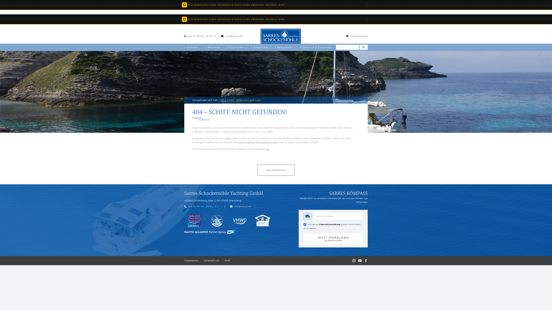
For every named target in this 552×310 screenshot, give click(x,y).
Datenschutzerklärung (329, 224)
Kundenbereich (359, 36)
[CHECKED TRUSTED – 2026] (194, 215)
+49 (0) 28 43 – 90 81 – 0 (202, 36)
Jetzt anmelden (333, 238)
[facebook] (366, 260)
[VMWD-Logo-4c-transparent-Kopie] (240, 217)
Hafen (228, 138)
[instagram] (353, 260)
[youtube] (360, 260)
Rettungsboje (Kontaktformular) (258, 142)
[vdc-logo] (217, 215)
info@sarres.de (234, 36)
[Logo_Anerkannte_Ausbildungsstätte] (262, 215)
